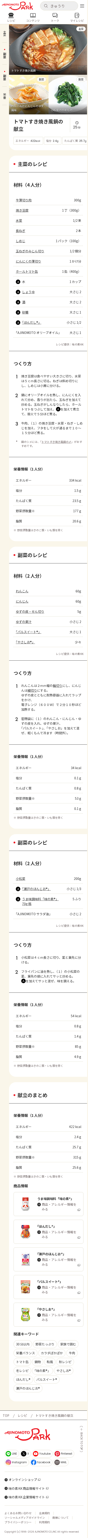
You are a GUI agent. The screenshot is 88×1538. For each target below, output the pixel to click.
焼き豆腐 (22, 210)
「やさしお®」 (25, 642)
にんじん (22, 601)
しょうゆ (28, 292)
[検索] (46, 6)
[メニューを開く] (82, 6)
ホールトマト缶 (27, 271)
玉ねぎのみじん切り (30, 251)
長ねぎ (20, 230)
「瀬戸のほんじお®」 (36, 888)
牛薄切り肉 (24, 200)
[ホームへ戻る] (17, 6)
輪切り (57, 685)
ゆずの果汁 (24, 621)
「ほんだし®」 (31, 322)
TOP (6, 1415)
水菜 (19, 220)
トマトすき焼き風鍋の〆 (56, 442)
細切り (32, 690)
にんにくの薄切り (28, 261)
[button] (59, 5)
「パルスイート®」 (28, 632)
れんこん (22, 591)
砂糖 (25, 312)
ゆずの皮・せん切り (30, 611)
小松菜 (20, 878)
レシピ (22, 1415)
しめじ (20, 241)
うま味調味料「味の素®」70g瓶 (40, 901)
